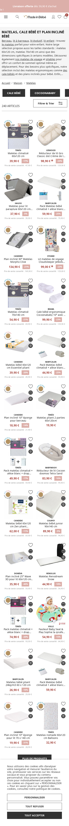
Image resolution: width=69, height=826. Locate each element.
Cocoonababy (45, 93)
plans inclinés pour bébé (38, 74)
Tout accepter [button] (34, 815)
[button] (6, 16)
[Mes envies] (59, 17)
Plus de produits (34, 758)
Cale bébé (14, 93)
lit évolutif (36, 40)
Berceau (7, 40)
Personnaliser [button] (34, 797)
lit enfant (49, 40)
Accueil (6, 83)
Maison (18, 83)
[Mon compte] (53, 17)
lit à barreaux (21, 40)
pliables (50, 59)
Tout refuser (34, 806)
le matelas (8, 44)
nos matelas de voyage (28, 59)
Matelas (31, 83)
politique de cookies (48, 788)
